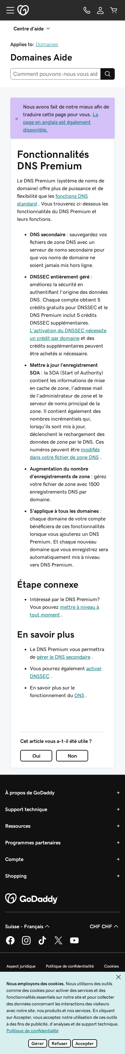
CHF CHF (101, 926)
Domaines (47, 44)
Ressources (17, 825)
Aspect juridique (21, 966)
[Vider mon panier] (113, 10)
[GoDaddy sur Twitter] (58, 943)
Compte (14, 859)
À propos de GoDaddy (29, 792)
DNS (79, 695)
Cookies (111, 966)
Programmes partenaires (33, 842)
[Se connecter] (100, 10)
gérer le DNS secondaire (63, 656)
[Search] (108, 74)
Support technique (26, 809)
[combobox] (55, 74)
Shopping (16, 875)
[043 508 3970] (87, 10)
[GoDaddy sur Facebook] (10, 943)
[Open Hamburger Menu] (7, 10)
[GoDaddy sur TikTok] (42, 943)
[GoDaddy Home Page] (31, 898)
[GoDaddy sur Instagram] (26, 943)
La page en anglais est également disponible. (60, 122)
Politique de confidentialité (70, 966)
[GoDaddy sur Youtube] (74, 943)
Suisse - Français (24, 926)
